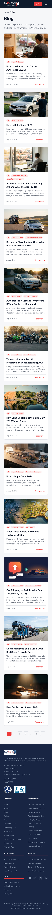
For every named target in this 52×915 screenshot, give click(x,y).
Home (6, 12)
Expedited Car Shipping (36, 871)
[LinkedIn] (40, 878)
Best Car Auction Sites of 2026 (22, 707)
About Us (7, 808)
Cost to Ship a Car (10, 824)
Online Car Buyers (34, 812)
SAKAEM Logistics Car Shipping (15, 904)
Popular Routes (9, 835)
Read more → (40, 84)
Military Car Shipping (35, 820)
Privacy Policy (8, 894)
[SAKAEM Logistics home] (11, 4)
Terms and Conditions (11, 882)
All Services (8, 831)
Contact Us (8, 843)
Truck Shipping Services (36, 816)
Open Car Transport (34, 863)
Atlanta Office (9, 847)
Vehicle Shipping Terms (12, 886)
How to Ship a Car (10, 828)
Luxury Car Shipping (34, 834)
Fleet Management (10, 871)
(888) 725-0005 (12, 771)
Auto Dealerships (10, 867)
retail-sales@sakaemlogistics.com (18, 774)
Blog (5, 820)
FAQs (6, 812)
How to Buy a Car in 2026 (19, 476)
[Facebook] (30, 878)
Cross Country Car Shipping (13, 839)
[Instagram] (35, 878)
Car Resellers (32, 838)
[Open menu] (45, 3)
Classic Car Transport (35, 830)
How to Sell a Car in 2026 (19, 125)
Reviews (7, 816)
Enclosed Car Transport (36, 867)
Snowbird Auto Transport (36, 808)
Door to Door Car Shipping (37, 859)
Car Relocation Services (36, 804)
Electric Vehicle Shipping (36, 842)
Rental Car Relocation (11, 859)
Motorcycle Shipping (35, 846)
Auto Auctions (9, 863)
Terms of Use (8, 890)
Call (39, 4)
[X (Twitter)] (46, 878)
